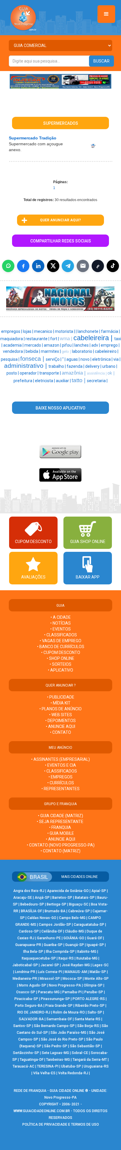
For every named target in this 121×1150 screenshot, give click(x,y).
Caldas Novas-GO (41, 918)
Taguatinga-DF (31, 1060)
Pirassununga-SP (55, 999)
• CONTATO (60, 732)
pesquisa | (10, 359)
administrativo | (26, 365)
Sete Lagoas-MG (55, 1053)
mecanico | (44, 331)
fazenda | (76, 366)
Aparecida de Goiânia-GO (68, 891)
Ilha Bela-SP (33, 952)
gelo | (67, 351)
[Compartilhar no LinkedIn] (38, 266)
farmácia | (110, 331)
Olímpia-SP (93, 985)
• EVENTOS (60, 629)
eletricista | (45, 380)
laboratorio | (83, 351)
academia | (13, 345)
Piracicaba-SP (26, 999)
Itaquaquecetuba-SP (39, 958)
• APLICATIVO (60, 670)
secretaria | (97, 380)
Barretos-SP (62, 898)
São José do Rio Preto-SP (62, 1039)
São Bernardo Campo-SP (54, 1026)
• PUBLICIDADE (60, 697)
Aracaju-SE (22, 898)
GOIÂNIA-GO (73, 938)
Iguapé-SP (95, 945)
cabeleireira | (93, 338)
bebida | (33, 351)
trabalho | (57, 366)
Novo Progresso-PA (65, 985)
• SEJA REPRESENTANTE (60, 821)
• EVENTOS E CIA (60, 765)
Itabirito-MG (86, 952)
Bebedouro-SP (32, 904)
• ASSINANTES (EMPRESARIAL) (60, 759)
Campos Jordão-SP (55, 925)
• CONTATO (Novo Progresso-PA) (61, 845)
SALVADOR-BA (31, 1019)
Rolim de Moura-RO (69, 1012)
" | (64, 359)
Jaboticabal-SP (25, 965)
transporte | (50, 373)
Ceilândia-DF (51, 931)
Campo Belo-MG (72, 918)
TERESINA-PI (47, 1066)
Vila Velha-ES (44, 1073)
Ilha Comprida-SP (60, 952)
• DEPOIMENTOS (60, 720)
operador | (29, 373)
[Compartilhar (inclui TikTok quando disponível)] (113, 266)
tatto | (79, 380)
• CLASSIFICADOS (60, 635)
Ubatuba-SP (71, 1066)
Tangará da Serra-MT (90, 1060)
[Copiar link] (98, 266)
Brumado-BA (55, 911)
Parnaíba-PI (72, 992)
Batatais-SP (85, 898)
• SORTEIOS (60, 664)
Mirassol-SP (50, 979)
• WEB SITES (60, 714)
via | (116, 359)
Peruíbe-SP (93, 992)
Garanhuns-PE (49, 938)
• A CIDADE (61, 617)
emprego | (110, 345)
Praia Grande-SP (59, 1006)
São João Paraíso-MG (68, 1033)
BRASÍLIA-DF (31, 911)
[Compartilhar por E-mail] (83, 266)
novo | (86, 359)
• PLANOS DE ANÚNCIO (60, 708)
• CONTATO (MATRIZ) (60, 851)
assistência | (97, 373)
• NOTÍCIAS (60, 623)
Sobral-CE (80, 1053)
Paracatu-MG (49, 992)
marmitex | (51, 351)
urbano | (109, 366)
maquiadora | (13, 338)
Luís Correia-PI (50, 972)
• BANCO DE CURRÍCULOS (60, 646)
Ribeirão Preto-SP (90, 1006)
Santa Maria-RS (87, 1019)
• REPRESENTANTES (60, 788)
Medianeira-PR (25, 979)
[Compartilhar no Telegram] (68, 266)
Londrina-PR (25, 972)
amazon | (53, 345)
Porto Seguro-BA (29, 1006)
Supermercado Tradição (32, 138)
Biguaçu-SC (78, 904)
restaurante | (38, 338)
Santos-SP (22, 1026)
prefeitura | (24, 380)
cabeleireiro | (106, 351)
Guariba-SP (53, 945)
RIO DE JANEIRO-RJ (33, 1012)
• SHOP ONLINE (60, 658)
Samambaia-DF (59, 1019)
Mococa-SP (72, 979)
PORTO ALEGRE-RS (89, 999)
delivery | (93, 366)
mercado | (34, 345)
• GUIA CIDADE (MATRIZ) (60, 815)
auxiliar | (64, 380)
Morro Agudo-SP (32, 985)
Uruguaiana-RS (96, 1066)
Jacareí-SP (50, 965)
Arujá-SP (42, 898)
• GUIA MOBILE (60, 833)
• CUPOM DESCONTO (60, 652)
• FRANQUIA (60, 827)
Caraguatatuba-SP (89, 925)
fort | (55, 338)
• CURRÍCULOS (60, 782)
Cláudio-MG (74, 931)
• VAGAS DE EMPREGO (60, 640)
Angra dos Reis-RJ (28, 891)
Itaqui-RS (66, 958)
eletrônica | (102, 359)
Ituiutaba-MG (87, 958)
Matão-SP (98, 972)
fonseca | (33, 358)
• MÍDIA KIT (60, 703)
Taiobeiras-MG (58, 1060)
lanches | (82, 345)
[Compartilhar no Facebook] (23, 266)
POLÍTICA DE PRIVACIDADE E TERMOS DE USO (60, 1124)
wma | (66, 338)
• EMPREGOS (60, 777)
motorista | (65, 331)
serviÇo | (54, 359)
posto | (13, 373)
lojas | (28, 331)
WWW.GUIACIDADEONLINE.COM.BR (42, 1111)
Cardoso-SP (29, 931)
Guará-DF (94, 938)
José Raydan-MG (76, 965)
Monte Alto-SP (97, 979)
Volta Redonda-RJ (73, 1073)
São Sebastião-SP (85, 1046)
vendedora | (14, 351)
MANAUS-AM (76, 972)
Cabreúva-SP (79, 911)
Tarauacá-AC (23, 1066)
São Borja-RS (88, 1026)
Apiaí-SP (98, 891)
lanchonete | (89, 331)
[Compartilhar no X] (53, 266)
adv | (96, 345)
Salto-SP (95, 1012)
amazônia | (74, 373)
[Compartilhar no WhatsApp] (8, 266)
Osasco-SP (25, 992)
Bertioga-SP (56, 904)
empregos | (12, 331)
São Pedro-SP (55, 1046)
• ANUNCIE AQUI (60, 726)
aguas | (73, 359)
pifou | (68, 345)
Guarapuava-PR (28, 945)
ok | (111, 373)
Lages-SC (101, 965)
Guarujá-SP (74, 945)
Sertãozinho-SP (26, 1053)
